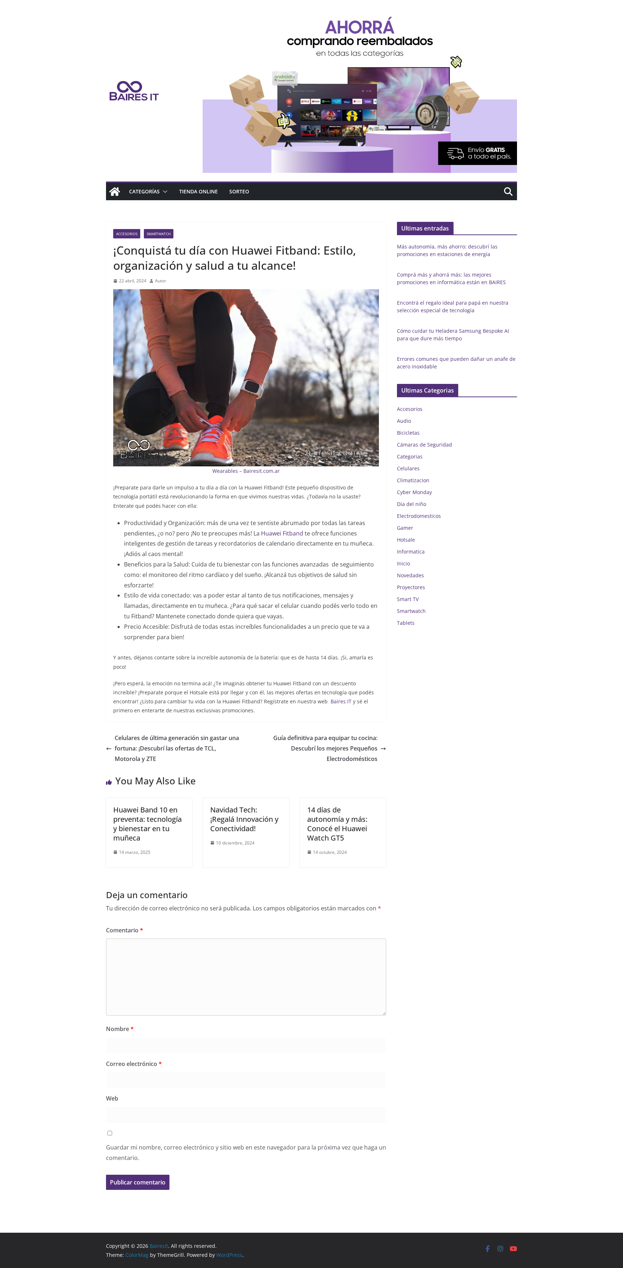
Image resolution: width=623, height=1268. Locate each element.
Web (112, 1098)
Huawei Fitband (283, 533)
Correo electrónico (134, 1064)
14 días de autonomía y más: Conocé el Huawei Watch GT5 (337, 824)
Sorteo (239, 191)
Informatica (411, 551)
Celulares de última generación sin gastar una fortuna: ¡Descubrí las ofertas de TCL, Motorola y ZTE (177, 748)
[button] (164, 192)
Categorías (144, 191)
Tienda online (198, 191)
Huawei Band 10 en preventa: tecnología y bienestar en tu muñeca (147, 824)
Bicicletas (408, 432)
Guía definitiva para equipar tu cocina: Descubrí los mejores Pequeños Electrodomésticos (325, 748)
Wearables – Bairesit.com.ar (246, 470)
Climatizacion (413, 480)
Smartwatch (159, 233)
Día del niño (411, 504)
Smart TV (408, 599)
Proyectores (411, 587)
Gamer (405, 527)
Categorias (410, 456)
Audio (404, 420)
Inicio (403, 563)
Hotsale (406, 539)
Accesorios (126, 233)
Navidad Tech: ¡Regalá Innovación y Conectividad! (244, 819)
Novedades (410, 575)
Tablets (406, 622)
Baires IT (340, 701)
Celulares (408, 468)
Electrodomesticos (419, 515)
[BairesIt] (114, 191)
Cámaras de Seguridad (424, 444)
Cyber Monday (414, 492)
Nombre (120, 1029)
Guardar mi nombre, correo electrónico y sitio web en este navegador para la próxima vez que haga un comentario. (246, 1152)
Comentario (124, 930)
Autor (160, 281)
